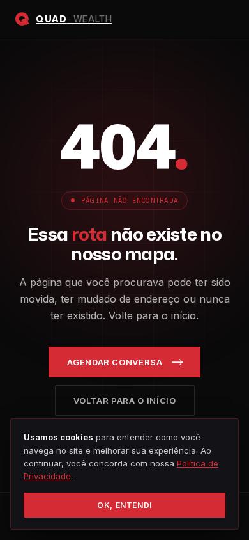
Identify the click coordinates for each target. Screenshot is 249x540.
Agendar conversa (114, 362)
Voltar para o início (124, 400)
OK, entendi (124, 505)
